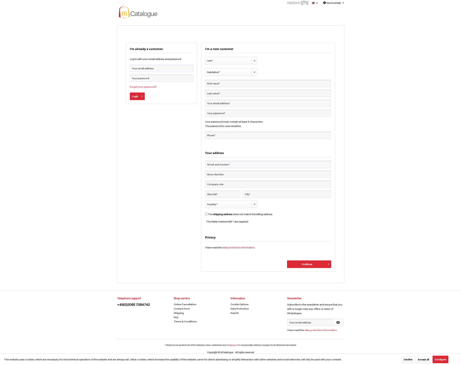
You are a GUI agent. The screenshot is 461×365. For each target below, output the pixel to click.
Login (135, 96)
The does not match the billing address (240, 214)
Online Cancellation (185, 304)
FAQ (176, 317)
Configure (440, 359)
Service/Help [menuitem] (333, 2)
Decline (408, 359)
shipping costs (234, 345)
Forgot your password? (143, 86)
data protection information (238, 247)
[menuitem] (201, 304)
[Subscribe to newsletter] (338, 322)
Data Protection (239, 308)
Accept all (423, 359)
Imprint (234, 313)
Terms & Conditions (185, 321)
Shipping (179, 313)
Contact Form (182, 308)
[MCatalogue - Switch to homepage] (138, 9)
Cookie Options (239, 304)
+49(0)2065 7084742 (133, 304)
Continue (307, 264)
